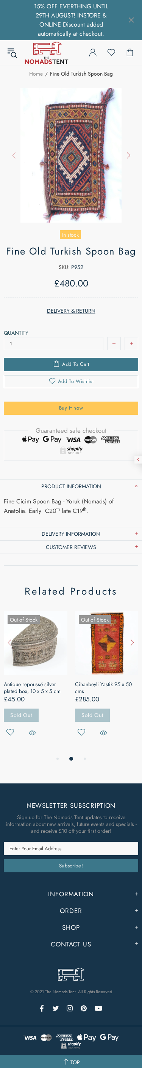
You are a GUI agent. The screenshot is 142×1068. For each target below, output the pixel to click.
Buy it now (71, 407)
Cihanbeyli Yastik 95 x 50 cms (103, 688)
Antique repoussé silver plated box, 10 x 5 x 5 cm (32, 688)
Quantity (16, 332)
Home (36, 73)
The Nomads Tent (46, 52)
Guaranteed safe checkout (71, 430)
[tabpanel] (35, 682)
